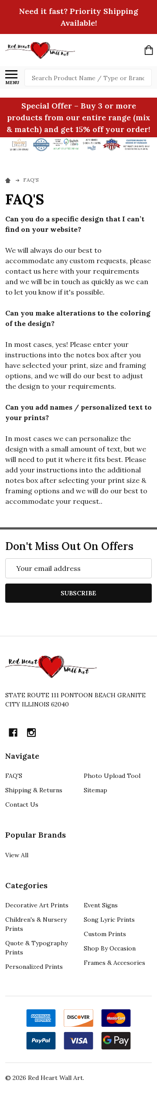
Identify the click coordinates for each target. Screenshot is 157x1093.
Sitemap (95, 790)
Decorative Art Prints (36, 905)
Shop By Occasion (110, 948)
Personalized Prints (34, 967)
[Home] (9, 180)
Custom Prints (105, 934)
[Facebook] (13, 732)
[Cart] (148, 50)
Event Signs (101, 905)
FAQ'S (13, 776)
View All (16, 855)
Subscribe (78, 593)
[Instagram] (31, 732)
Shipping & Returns (33, 790)
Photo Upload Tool (112, 776)
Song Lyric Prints (109, 919)
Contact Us (21, 804)
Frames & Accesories (114, 963)
